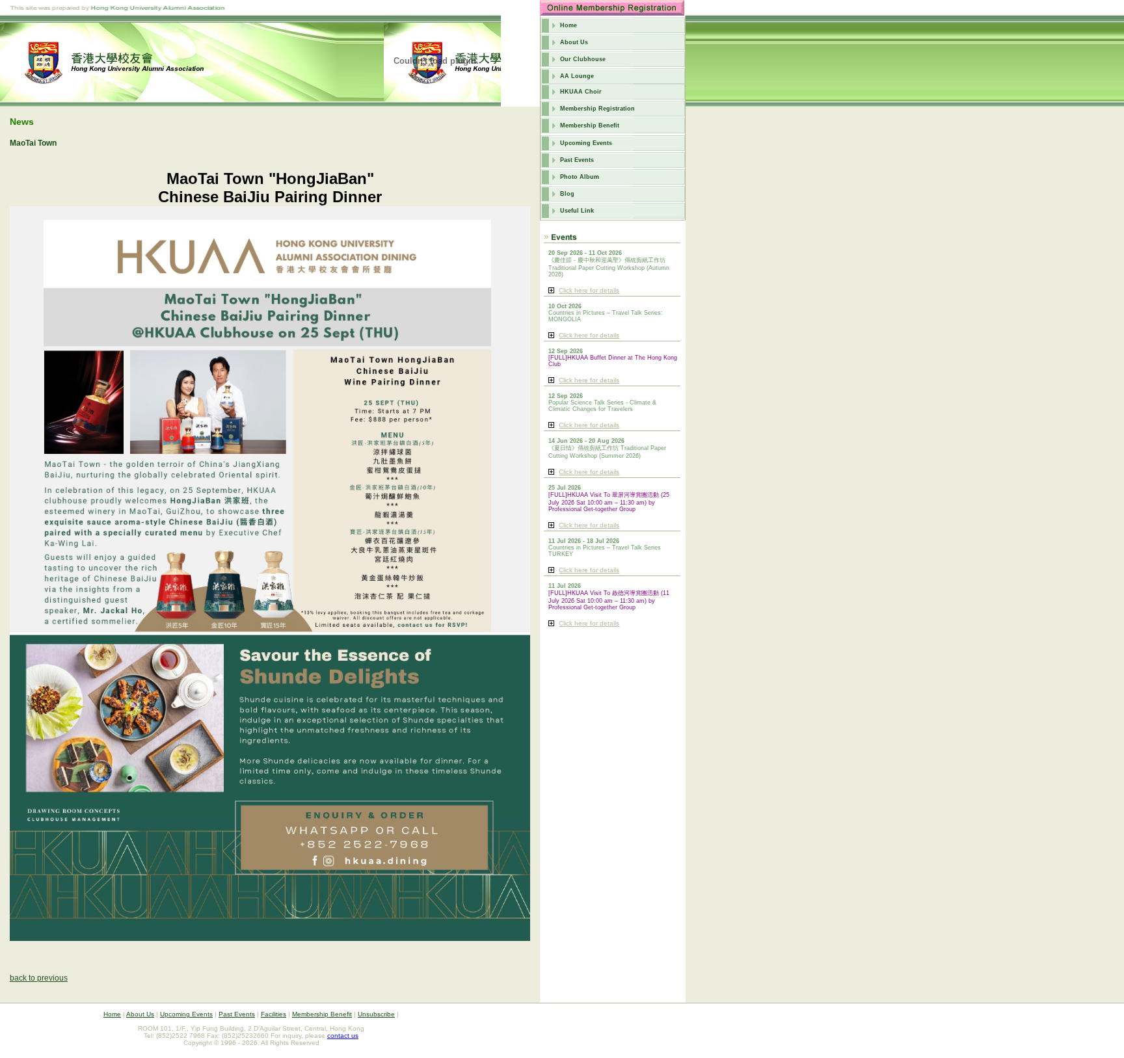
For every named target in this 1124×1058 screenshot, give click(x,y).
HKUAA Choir (581, 91)
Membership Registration (597, 108)
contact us (342, 1035)
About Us (574, 42)
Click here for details (589, 290)
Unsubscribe (376, 1014)
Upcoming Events (586, 143)
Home (568, 25)
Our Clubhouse (583, 59)
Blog (567, 194)
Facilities (273, 1014)
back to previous (39, 978)
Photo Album (579, 177)
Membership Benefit (589, 125)
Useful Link (577, 210)
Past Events (577, 160)
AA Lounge (577, 76)
